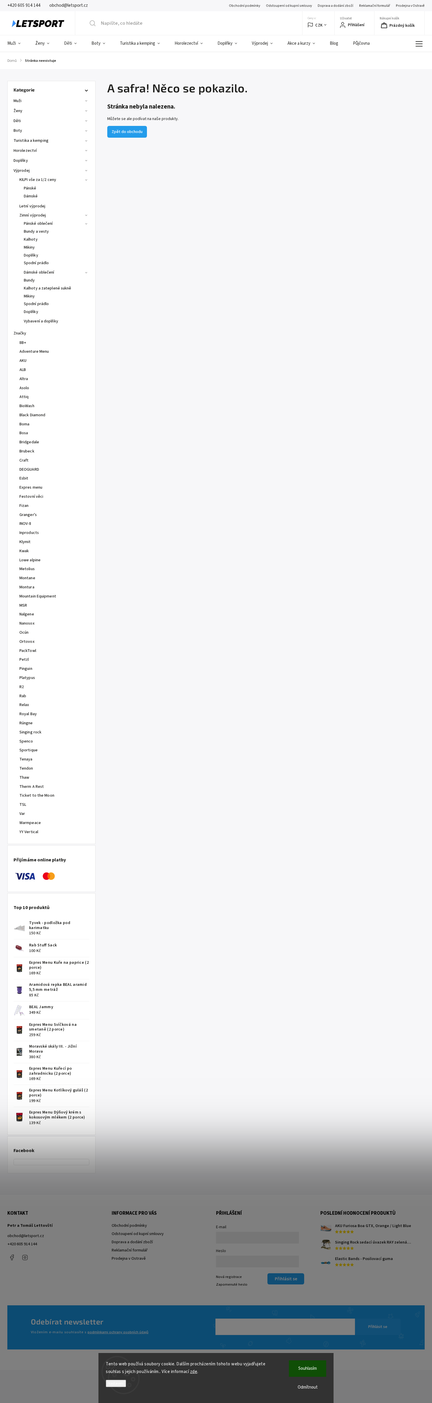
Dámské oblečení (39, 272)
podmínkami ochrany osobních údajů (118, 1332)
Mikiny (29, 247)
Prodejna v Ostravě (410, 5)
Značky (20, 333)
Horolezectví (25, 151)
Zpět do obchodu (127, 132)
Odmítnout (308, 1387)
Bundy (29, 280)
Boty (18, 131)
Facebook (11, 1257)
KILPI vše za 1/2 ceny (37, 180)
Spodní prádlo (36, 263)
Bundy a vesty (36, 231)
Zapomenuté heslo (231, 1284)
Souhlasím (307, 1368)
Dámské (31, 196)
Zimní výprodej (32, 215)
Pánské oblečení (38, 224)
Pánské (30, 188)
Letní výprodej (32, 206)
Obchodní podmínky (244, 5)
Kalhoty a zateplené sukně (47, 288)
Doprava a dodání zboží (335, 5)
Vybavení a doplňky (41, 321)
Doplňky (21, 161)
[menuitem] (17, 43)
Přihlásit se (377, 1327)
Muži (17, 101)
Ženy (18, 111)
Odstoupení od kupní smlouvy (289, 5)
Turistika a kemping (31, 141)
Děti (17, 121)
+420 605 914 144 (22, 1244)
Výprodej (22, 171)
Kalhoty (31, 239)
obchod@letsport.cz (25, 1236)
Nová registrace (229, 1276)
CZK (319, 25)
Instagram (25, 1257)
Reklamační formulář (374, 5)
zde (193, 1372)
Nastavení (116, 1383)
